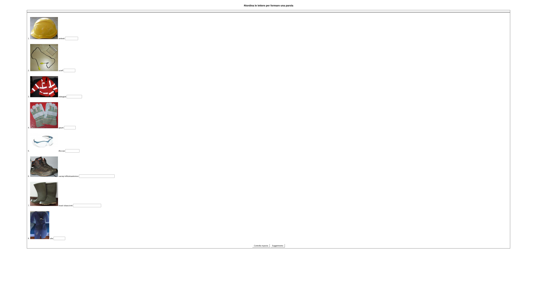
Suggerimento (277, 246)
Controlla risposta (261, 246)
